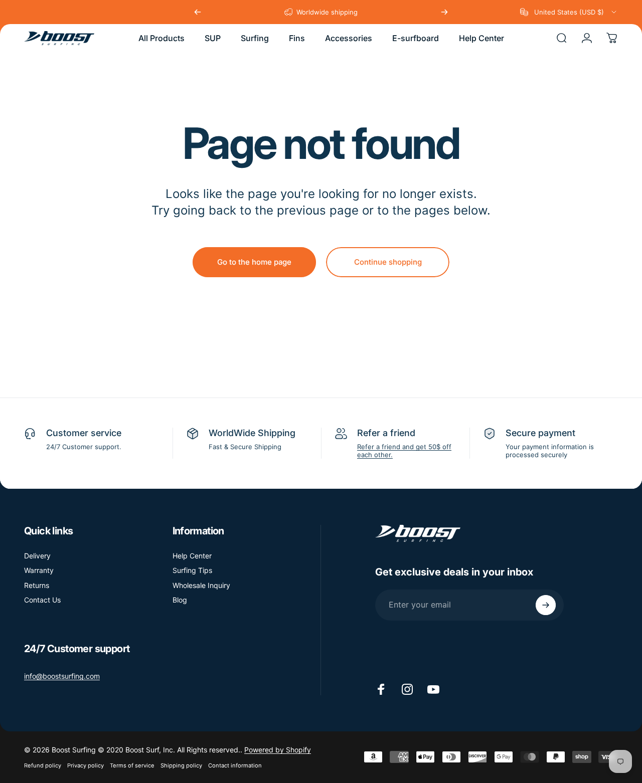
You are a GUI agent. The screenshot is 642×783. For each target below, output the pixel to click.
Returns (36, 585)
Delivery (37, 555)
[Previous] (198, 12)
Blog (180, 600)
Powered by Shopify (277, 749)
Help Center (192, 555)
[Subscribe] (546, 605)
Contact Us (42, 600)
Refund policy (42, 765)
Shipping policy (181, 765)
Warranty (39, 570)
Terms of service (132, 765)
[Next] (444, 12)
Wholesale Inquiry (201, 585)
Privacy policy (85, 765)
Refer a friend (386, 433)
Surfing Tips (192, 570)
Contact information (235, 765)
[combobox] (569, 12)
